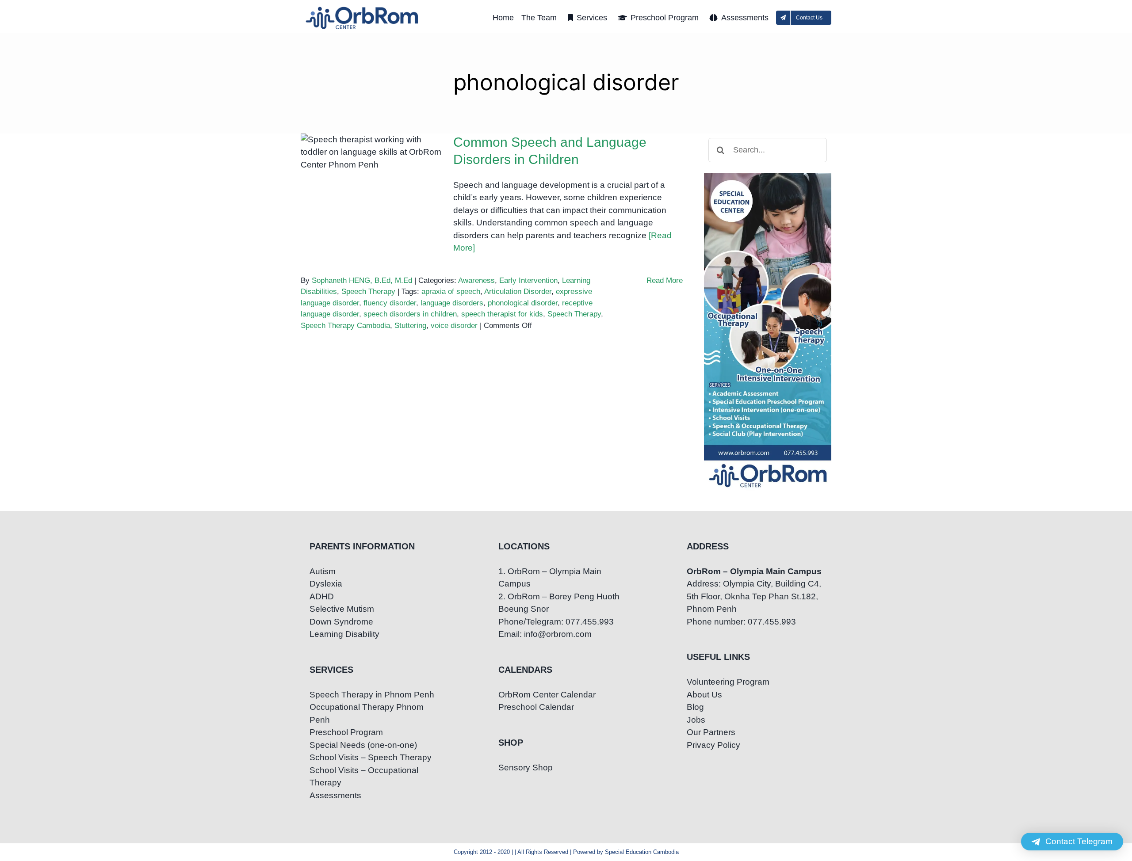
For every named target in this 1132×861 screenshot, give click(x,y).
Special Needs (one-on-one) (363, 745)
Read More (664, 280)
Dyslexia (326, 583)
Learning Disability (344, 634)
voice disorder (454, 325)
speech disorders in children (410, 314)
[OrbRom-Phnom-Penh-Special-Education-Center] (362, 9)
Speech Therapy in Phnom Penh (372, 694)
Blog (695, 707)
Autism (323, 571)
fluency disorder (389, 303)
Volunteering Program (728, 681)
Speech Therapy (368, 291)
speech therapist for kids (502, 314)
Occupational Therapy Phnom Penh (367, 713)
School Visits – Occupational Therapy (364, 777)
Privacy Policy (713, 745)
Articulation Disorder (517, 291)
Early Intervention (528, 280)
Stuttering (410, 325)
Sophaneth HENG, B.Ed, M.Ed (362, 280)
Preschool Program (346, 732)
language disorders (452, 303)
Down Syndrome (341, 621)
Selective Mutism (342, 608)
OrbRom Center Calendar (547, 694)
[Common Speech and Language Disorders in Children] (371, 178)
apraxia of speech (450, 291)
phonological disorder (523, 303)
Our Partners (711, 732)
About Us (704, 694)
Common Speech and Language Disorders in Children (372, 157)
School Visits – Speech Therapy (371, 757)
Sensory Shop (525, 767)
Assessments (335, 795)
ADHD (322, 596)
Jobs (696, 719)
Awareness (476, 280)
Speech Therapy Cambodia (345, 325)
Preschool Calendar (536, 707)
